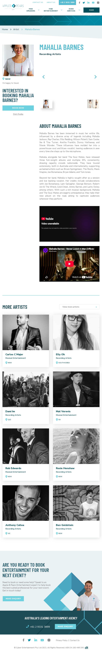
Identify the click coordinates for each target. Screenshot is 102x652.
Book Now (18, 108)
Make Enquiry (91, 11)
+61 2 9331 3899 (67, 2)
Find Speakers (30, 10)
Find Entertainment (51, 10)
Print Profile (18, 114)
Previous (44, 77)
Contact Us (38, 2)
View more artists (70, 307)
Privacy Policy (62, 640)
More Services (71, 10)
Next (95, 77)
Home (5, 29)
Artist (16, 29)
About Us (51, 2)
